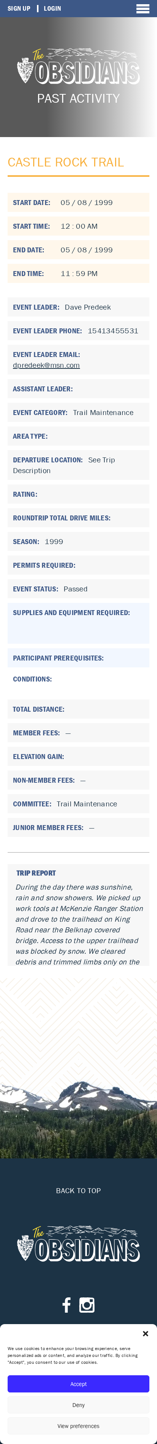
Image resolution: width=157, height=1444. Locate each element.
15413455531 (113, 330)
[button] (145, 1333)
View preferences (78, 1426)
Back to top (78, 1190)
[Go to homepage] (78, 66)
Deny (78, 1405)
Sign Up (19, 8)
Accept (78, 1384)
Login (52, 8)
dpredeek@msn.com (46, 365)
